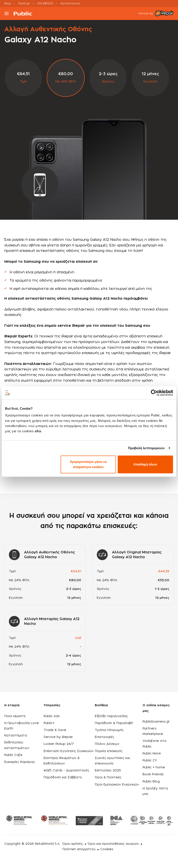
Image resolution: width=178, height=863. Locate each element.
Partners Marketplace (153, 731)
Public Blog (151, 781)
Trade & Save (55, 730)
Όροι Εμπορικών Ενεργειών (117, 784)
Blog (7, 3)
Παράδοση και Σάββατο (63, 777)
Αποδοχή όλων (145, 464)
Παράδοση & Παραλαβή (114, 723)
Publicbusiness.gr (156, 721)
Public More (152, 753)
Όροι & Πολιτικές (108, 777)
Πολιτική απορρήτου (79, 849)
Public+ (49, 723)
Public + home (154, 767)
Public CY (150, 760)
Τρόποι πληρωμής (109, 730)
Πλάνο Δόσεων (107, 744)
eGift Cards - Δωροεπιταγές (66, 770)
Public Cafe (13, 755)
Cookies (106, 849)
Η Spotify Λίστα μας (155, 791)
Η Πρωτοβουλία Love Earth (21, 726)
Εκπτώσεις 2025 (108, 770)
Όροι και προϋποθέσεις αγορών (113, 843)
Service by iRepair (58, 737)
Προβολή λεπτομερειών (146, 448)
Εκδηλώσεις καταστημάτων (16, 745)
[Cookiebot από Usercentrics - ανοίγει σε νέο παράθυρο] (154, 392)
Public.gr (24, 3)
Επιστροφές (104, 737)
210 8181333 (45, 3)
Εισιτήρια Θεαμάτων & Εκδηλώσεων (62, 761)
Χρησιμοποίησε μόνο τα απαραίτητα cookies (88, 464)
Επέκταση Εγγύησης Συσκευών (69, 751)
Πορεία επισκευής (109, 751)
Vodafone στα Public (154, 743)
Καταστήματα (70, 3)
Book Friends (153, 774)
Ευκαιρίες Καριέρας (19, 762)
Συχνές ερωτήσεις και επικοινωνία (112, 761)
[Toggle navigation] (6, 13)
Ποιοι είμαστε (15, 716)
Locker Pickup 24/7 (59, 744)
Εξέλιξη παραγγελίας (111, 716)
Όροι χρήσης (73, 843)
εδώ (38, 431)
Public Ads (52, 716)
